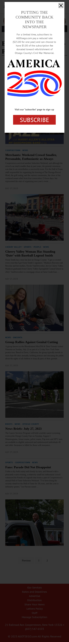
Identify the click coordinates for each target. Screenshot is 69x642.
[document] (34, 321)
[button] (61, 5)
